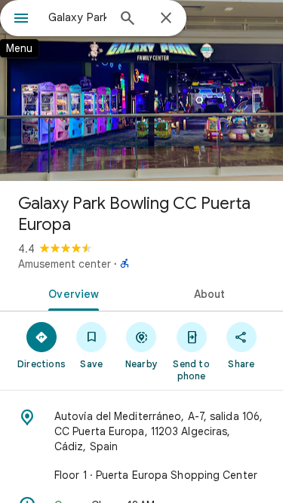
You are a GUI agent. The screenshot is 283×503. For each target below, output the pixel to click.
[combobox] (77, 17)
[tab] (71, 293)
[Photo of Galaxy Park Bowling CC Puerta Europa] (141, 90)
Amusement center (64, 264)
